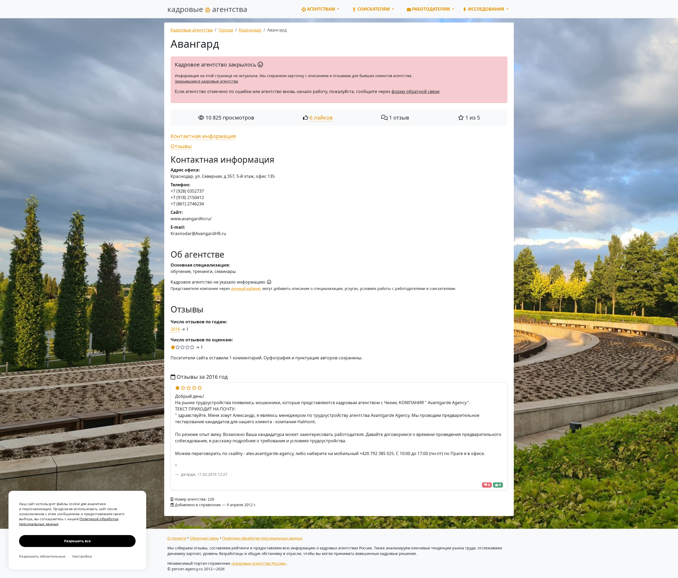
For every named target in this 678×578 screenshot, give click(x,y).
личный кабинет (246, 288)
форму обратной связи (415, 91)
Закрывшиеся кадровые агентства (206, 81)
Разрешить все (77, 541)
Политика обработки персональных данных (262, 538)
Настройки (82, 556)
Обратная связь (204, 538)
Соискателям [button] (373, 9)
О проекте (176, 538)
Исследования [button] (486, 9)
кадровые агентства (207, 9)
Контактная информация (203, 136)
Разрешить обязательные (42, 556)
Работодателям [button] (431, 9)
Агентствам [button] (321, 9)
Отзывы (181, 146)
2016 (175, 329)
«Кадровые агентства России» (258, 563)
